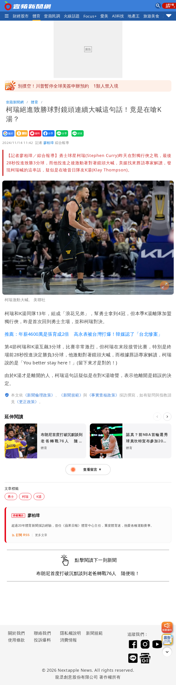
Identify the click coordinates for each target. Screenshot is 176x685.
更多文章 (41, 535)
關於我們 (16, 633)
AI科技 (118, 16)
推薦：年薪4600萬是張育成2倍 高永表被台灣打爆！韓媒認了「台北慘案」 (83, 334)
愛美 (104, 16)
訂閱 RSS (23, 535)
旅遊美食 (151, 16)
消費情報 (68, 640)
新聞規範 (94, 633)
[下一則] (167, 417)
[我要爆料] (167, 627)
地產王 (134, 16)
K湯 (39, 496)
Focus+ (90, 16)
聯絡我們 (42, 633)
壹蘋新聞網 (15, 102)
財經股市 (21, 16)
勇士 (11, 496)
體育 (37, 16)
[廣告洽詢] (167, 639)
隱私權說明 (69, 633)
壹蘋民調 (52, 16)
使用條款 (16, 640)
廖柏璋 (48, 142)
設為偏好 (7, 136)
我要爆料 (33, 136)
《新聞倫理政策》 (39, 395)
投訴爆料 (42, 640)
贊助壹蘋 (20, 136)
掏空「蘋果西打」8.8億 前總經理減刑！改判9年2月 (70, 86)
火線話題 (72, 16)
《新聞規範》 (71, 395)
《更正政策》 (27, 401)
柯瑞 (25, 496)
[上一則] (157, 417)
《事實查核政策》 (103, 395)
